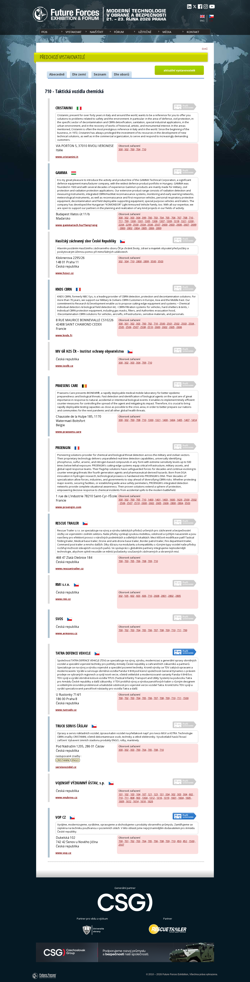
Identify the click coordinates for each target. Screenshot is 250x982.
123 (156, 794)
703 (156, 217)
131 (162, 794)
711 (121, 221)
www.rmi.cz (63, 599)
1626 (179, 499)
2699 (193, 224)
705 (167, 217)
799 (126, 221)
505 (126, 596)
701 (126, 841)
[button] (179, 70)
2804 (137, 228)
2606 (179, 224)
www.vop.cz (63, 853)
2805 (144, 228)
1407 (186, 420)
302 (126, 149)
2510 (150, 327)
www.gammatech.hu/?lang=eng (76, 225)
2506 (150, 224)
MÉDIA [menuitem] (166, 32)
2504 (143, 224)
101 (121, 794)
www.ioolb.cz (64, 365)
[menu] (125, 32)
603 (138, 596)
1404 (172, 420)
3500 (153, 261)
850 (179, 841)
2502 (176, 323)
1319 (166, 798)
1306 (154, 221)
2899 (158, 228)
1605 (188, 798)
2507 (157, 224)
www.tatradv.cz (66, 710)
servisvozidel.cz (65, 767)
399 (144, 217)
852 (185, 841)
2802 (129, 228)
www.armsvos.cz (66, 633)
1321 (183, 221)
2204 (121, 224)
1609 (121, 801)
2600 (164, 224)
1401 (158, 499)
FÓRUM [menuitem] (119, 32)
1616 (143, 801)
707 (179, 217)
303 (132, 217)
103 (132, 794)
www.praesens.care (68, 431)
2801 (163, 596)
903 (138, 798)
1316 (159, 798)
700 (132, 149)
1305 (147, 221)
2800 (122, 228)
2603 (172, 224)
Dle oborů (121, 74)
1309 (169, 221)
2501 (169, 323)
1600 (172, 499)
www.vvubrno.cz (66, 797)
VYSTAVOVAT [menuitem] (73, 32)
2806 (151, 228)
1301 (140, 221)
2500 (135, 224)
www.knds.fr (63, 335)
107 (144, 794)
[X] (194, 6)
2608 (156, 596)
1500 (185, 698)
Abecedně (56, 74)
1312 (152, 798)
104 (138, 794)
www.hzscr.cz (64, 273)
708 (185, 217)
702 (150, 323)
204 (167, 794)
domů (205, 49)
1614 (135, 801)
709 (144, 362)
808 (132, 798)
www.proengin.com (68, 507)
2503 (184, 323)
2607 (186, 224)
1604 (181, 798)
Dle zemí (79, 74)
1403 (165, 499)
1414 (194, 420)
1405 (179, 420)
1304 (144, 798)
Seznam (100, 74)
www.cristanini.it (66, 156)
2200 (191, 221)
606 (144, 596)
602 (132, 596)
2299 (128, 224)
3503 (160, 261)
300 (121, 149)
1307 (162, 221)
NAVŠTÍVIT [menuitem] (96, 32)
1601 (173, 798)
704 (138, 149)
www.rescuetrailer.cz (69, 568)
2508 (143, 327)
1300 (133, 221)
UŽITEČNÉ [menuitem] (144, 32)
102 (126, 794)
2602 (164, 327)
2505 (121, 327)
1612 (128, 801)
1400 (165, 420)
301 (126, 323)
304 (138, 217)
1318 (176, 221)
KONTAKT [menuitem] (193, 32)
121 (150, 794)
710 (144, 149)
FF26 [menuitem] (44, 32)
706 (173, 217)
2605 (172, 327)
